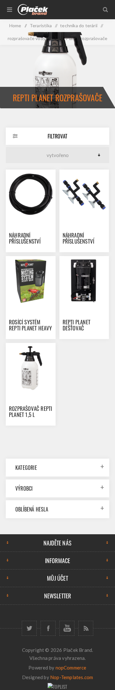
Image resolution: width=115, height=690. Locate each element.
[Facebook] (48, 628)
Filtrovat (57, 136)
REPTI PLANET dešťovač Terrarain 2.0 (78, 328)
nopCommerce (71, 667)
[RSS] (85, 628)
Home (15, 25)
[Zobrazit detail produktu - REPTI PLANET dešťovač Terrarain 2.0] (84, 281)
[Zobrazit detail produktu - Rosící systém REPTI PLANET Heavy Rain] (31, 281)
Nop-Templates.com (71, 677)
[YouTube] (66, 628)
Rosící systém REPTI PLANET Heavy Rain (30, 328)
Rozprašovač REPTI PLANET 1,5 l (30, 411)
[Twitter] (29, 628)
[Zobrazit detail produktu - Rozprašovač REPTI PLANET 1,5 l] (31, 368)
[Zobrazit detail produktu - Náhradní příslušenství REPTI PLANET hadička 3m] (31, 195)
